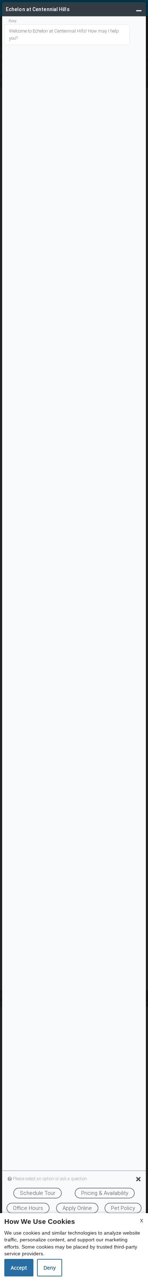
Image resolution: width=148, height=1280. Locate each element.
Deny (49, 1267)
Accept (19, 1267)
